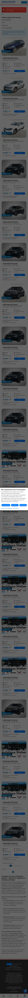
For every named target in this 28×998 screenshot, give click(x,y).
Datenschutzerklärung (6, 508)
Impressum (16, 508)
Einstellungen (23, 505)
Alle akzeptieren (5, 505)
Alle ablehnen (15, 505)
